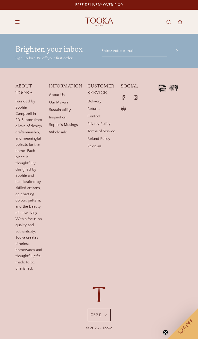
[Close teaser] (165, 332)
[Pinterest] (123, 109)
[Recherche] (168, 22)
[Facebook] (123, 97)
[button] (182, 323)
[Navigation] (17, 22)
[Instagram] (136, 97)
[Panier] (180, 22)
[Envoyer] (177, 50)
